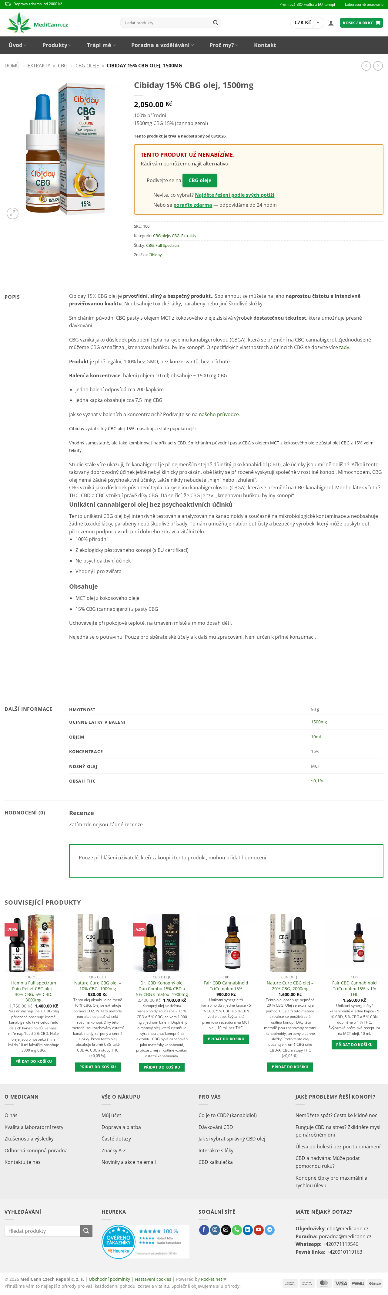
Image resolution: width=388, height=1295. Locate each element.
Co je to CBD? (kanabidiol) (228, 1115)
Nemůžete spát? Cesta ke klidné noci (337, 1115)
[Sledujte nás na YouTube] (259, 1230)
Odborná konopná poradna (36, 1150)
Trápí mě (99, 45)
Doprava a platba (121, 1127)
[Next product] (366, 65)
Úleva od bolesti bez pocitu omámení (338, 1146)
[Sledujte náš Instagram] (215, 1230)
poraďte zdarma (192, 205)
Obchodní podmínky (109, 1279)
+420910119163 (344, 1252)
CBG (63, 65)
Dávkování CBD (216, 1127)
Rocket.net (212, 1279)
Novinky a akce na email (129, 1162)
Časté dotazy (116, 1138)
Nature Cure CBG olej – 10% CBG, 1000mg (97, 985)
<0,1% (317, 780)
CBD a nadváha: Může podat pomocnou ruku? (328, 1162)
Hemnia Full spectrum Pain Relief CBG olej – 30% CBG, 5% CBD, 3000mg (33, 991)
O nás (11, 1115)
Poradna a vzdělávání (160, 45)
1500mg (319, 722)
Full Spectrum (168, 245)
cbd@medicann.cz (348, 1228)
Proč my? (221, 45)
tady (344, 347)
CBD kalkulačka (216, 1162)
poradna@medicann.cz (345, 1236)
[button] (331, 22)
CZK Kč (303, 22)
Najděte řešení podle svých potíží (234, 195)
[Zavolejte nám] (237, 1230)
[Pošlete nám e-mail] (226, 1230)
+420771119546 (340, 1244)
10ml (316, 736)
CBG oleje (87, 65)
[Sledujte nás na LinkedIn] (248, 1230)
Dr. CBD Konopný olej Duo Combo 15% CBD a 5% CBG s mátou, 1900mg (162, 988)
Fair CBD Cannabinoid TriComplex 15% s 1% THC (354, 988)
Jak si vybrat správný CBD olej (232, 1138)
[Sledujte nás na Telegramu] (270, 1230)
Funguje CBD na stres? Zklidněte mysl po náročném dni (338, 1131)
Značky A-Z (114, 1150)
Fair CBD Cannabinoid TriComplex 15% (226, 985)
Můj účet (111, 1115)
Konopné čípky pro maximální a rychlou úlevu (331, 1181)
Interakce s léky (216, 1150)
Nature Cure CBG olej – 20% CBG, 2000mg (290, 985)
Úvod (15, 45)
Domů (12, 65)
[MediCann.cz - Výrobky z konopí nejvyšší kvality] (58, 22)
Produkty (54, 45)
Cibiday (155, 254)
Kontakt (265, 45)
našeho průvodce (219, 414)
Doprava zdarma (27, 3)
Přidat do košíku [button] (33, 1061)
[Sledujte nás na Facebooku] (204, 1230)
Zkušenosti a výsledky (29, 1138)
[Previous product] (378, 65)
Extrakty (39, 65)
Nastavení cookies (153, 1279)
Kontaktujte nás (23, 1162)
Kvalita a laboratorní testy (34, 1127)
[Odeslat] (215, 23)
